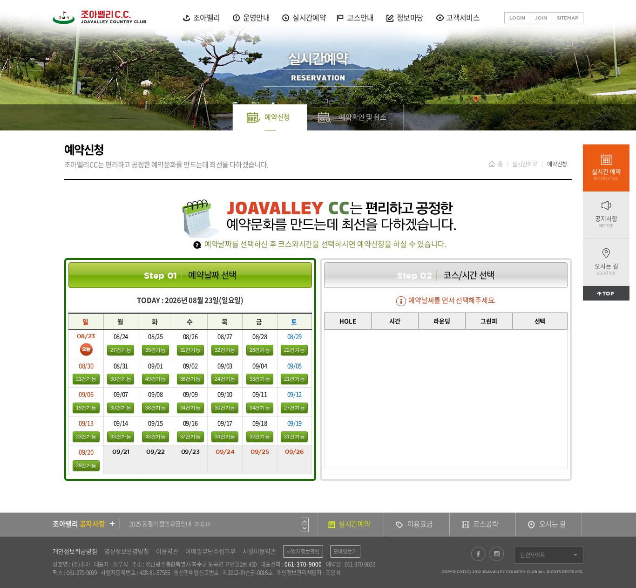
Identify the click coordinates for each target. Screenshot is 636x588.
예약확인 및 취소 (362, 117)
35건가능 (155, 350)
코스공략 (486, 524)
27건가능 (120, 350)
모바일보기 (345, 551)
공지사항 (606, 221)
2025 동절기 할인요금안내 (169, 523)
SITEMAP (567, 18)
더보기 (112, 524)
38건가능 (190, 379)
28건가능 (260, 350)
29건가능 (86, 465)
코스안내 (360, 17)
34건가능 (190, 407)
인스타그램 (496, 553)
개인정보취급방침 (75, 551)
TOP (608, 293)
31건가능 (190, 350)
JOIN (541, 18)
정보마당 (410, 17)
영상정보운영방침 (126, 551)
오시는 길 (606, 268)
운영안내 (256, 17)
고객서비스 (463, 17)
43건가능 (155, 436)
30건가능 (120, 379)
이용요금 (420, 524)
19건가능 (86, 407)
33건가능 (260, 379)
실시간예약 (309, 17)
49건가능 (155, 379)
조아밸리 (206, 17)
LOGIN (517, 18)
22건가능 (294, 350)
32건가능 (225, 350)
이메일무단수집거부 (210, 551)
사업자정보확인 (303, 551)
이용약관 (167, 551)
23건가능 (86, 436)
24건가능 (225, 379)
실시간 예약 (606, 174)
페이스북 (478, 553)
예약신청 (277, 117)
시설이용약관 (259, 551)
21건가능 (86, 379)
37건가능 (190, 436)
